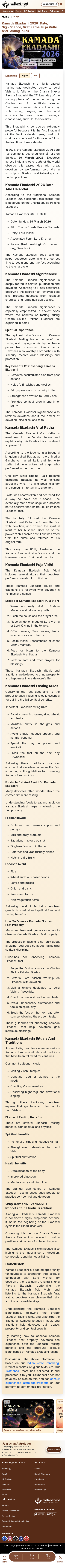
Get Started (54, 1449)
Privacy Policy (8, 1516)
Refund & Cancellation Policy (15, 1521)
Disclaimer (7, 1526)
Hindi (35, 75)
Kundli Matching (42, 1474)
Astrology (8, 11)
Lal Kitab (42, 11)
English (25, 75)
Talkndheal (13, 1371)
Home (5, 16)
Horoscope (40, 1484)
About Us (6, 1505)
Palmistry (54, 11)
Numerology (40, 1489)
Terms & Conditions (11, 1511)
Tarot (18, 11)
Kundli (37, 1469)
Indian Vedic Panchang (43, 1363)
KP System (29, 11)
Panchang (39, 1479)
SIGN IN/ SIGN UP (50, 4)
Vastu (4, 1495)
